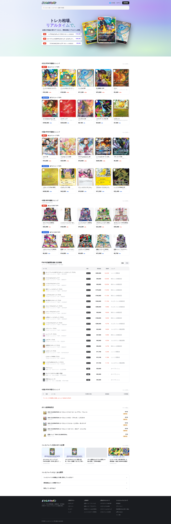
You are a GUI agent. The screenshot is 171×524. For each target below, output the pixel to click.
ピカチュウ (70, 503)
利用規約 (118, 503)
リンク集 (118, 515)
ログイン (118, 3)
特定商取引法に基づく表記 (122, 509)
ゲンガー (70, 509)
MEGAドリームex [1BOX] (90, 509)
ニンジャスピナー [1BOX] (90, 512)
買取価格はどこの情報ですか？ (85, 483)
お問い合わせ (119, 512)
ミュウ (69, 512)
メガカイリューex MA (105, 512)
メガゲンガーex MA (105, 506)
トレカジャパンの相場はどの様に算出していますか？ (85, 477)
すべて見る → (126, 408)
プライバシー (119, 506)
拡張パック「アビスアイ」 (90, 506)
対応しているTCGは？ (85, 488)
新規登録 (126, 3)
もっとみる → (126, 64)
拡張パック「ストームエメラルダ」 (92, 503)
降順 (122, 263)
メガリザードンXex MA (105, 503)
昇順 (127, 263)
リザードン (70, 506)
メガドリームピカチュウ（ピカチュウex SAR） (111, 509)
